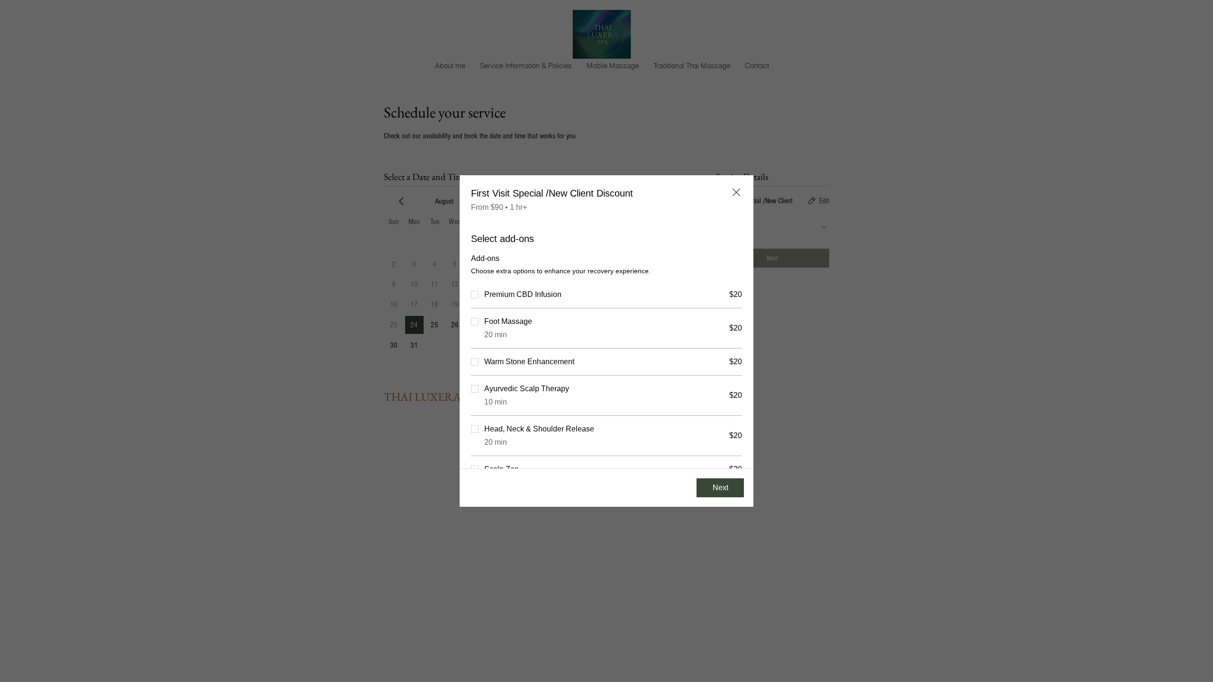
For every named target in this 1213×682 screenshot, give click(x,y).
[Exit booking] (736, 192)
